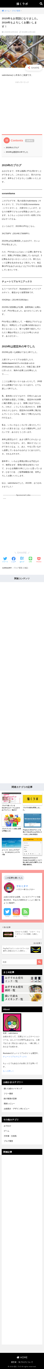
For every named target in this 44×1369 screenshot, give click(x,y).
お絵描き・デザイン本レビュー (16, 1109)
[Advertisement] (22, 107)
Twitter (7, 916)
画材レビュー (9, 1104)
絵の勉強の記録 (10, 1098)
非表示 (29, 141)
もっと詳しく (8, 1071)
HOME (23, 1357)
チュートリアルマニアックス (15, 1057)
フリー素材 (8, 1094)
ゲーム (6, 1131)
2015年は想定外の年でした (17, 152)
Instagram (16, 916)
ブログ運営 (17, 568)
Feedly (25, 916)
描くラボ (22, 3)
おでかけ (7, 1126)
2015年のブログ (12, 148)
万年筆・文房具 (10, 1136)
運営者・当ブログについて (22, 1362)
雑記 (26, 568)
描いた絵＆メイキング (13, 1088)
